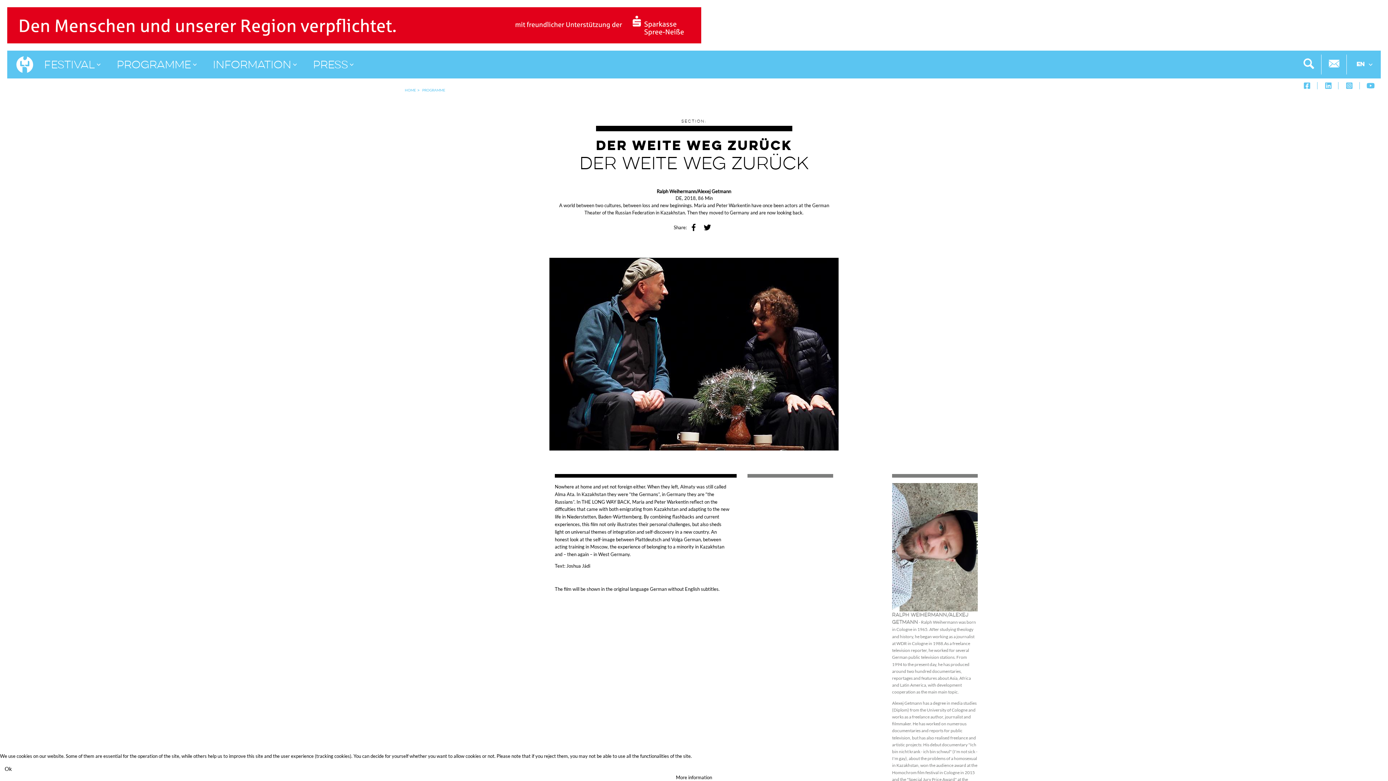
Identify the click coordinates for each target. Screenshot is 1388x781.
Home (410, 90)
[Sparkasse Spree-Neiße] (354, 24)
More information (694, 777)
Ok (8, 768)
